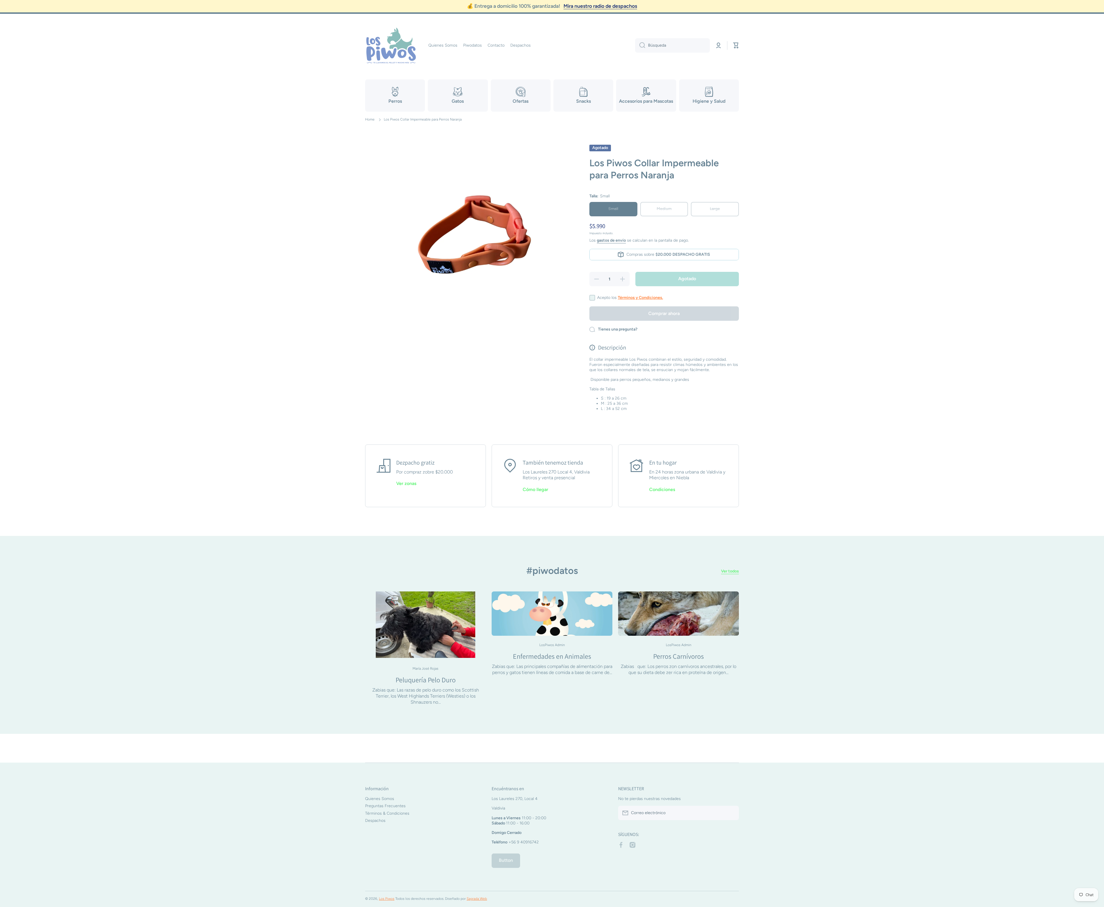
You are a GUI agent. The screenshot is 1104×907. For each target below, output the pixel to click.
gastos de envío (611, 240)
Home (370, 119)
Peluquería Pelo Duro (426, 679)
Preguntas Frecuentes (385, 805)
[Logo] (391, 45)
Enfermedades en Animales (552, 656)
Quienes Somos (379, 798)
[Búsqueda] (640, 45)
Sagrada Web (477, 899)
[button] (736, 45)
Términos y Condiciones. (640, 297)
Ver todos (730, 571)
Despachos (375, 820)
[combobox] (672, 45)
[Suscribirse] (731, 813)
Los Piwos (386, 899)
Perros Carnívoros (678, 656)
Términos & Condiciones (387, 813)
